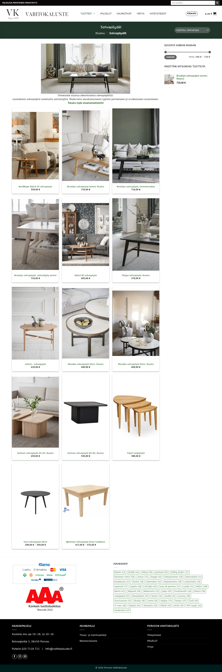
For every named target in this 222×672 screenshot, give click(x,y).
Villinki (165, 606)
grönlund (161, 572)
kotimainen (154, 582)
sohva (152, 601)
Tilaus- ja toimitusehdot (93, 635)
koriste (138, 582)
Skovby (139, 601)
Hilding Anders (180, 572)
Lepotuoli (120, 586)
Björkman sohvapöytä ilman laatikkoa (85, 542)
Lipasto (135, 586)
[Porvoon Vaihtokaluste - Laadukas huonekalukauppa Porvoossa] (39, 13)
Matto (201, 586)
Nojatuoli (134, 591)
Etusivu (100, 33)
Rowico (199, 591)
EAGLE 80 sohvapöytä (86, 275)
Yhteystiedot (158, 13)
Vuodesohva (122, 610)
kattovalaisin (194, 577)
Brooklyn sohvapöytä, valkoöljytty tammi (35, 275)
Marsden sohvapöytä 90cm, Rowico (136, 364)
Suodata (170, 57)
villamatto (150, 606)
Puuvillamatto (182, 591)
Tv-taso (120, 606)
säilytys (166, 601)
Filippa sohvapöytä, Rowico (136, 275)
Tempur (180, 601)
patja (166, 591)
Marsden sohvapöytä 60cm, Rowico (86, 364)
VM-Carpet (194, 606)
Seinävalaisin (140, 596)
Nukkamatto (151, 591)
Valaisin (134, 606)
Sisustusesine (122, 601)
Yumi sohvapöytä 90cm (35, 542)
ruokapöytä (121, 596)
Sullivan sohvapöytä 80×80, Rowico (85, 453)
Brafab (133, 572)
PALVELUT (105, 13)
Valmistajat (124, 13)
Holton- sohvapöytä (35, 364)
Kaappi (156, 577)
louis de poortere (170, 586)
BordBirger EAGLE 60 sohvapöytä (35, 186)
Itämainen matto (124, 577)
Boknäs (119, 572)
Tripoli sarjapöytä (136, 453)
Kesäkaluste (122, 582)
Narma (119, 591)
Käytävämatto (172, 582)
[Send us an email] (25, 656)
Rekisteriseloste (88, 641)
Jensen (142, 577)
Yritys (140, 13)
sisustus (184, 596)
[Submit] (217, 3)
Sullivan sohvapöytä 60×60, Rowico (35, 453)
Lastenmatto (192, 582)
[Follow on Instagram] (19, 656)
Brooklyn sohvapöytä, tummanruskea (136, 186)
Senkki (170, 596)
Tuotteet (86, 13)
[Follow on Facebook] (14, 656)
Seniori (156, 596)
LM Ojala (150, 586)
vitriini (179, 606)
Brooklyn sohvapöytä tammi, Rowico (85, 186)
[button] (192, 13)
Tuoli (193, 601)
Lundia (188, 586)
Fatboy (147, 572)
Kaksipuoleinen (173, 577)
